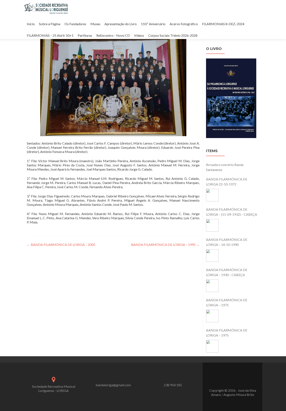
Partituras (85, 35)
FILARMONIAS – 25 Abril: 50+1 (50, 35)
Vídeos (139, 35)
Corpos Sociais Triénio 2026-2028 (172, 35)
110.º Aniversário (153, 24)
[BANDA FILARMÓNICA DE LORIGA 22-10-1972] (212, 195)
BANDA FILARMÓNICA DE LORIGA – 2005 (61, 245)
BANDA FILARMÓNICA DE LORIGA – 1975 (226, 302)
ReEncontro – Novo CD (113, 35)
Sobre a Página (49, 24)
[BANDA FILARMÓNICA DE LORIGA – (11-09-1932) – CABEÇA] (212, 225)
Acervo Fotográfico (184, 24)
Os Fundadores (75, 24)
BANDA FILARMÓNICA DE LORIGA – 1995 (165, 245)
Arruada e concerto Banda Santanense (224, 167)
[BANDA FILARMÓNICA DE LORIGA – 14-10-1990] (212, 255)
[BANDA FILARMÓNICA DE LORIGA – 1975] (212, 316)
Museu (95, 24)
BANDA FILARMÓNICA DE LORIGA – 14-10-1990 (226, 242)
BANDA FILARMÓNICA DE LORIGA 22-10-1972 (226, 181)
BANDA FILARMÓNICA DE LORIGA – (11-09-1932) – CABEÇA (231, 211)
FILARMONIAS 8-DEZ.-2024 (223, 24)
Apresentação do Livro (120, 24)
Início (31, 24)
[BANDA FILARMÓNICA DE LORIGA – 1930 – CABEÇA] (212, 285)
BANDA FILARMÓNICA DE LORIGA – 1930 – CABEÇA (226, 272)
